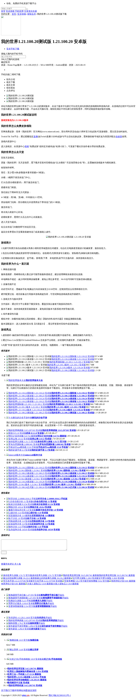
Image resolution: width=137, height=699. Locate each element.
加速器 (119, 136)
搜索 (27, 146)
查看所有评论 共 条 (11, 564)
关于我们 (5, 690)
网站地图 (23, 690)
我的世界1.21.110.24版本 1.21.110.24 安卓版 (69, 367)
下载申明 (14, 690)
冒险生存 (31, 14)
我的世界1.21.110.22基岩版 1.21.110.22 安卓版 (72, 359)
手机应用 (19, 11)
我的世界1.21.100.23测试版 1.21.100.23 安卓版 (72, 370)
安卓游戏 (10, 11)
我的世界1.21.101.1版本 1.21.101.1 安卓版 (66, 365)
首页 (3, 11)
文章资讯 (28, 11)
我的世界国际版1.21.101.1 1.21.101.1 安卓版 (69, 362)
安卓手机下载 (12, 49)
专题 (35, 11)
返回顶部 (32, 690)
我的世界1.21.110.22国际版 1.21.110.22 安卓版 (72, 356)
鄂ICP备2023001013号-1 (60, 695)
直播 (35, 136)
